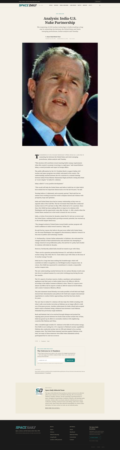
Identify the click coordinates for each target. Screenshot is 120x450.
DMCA (103, 447)
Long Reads (73, 5)
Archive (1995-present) (56, 439)
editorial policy (74, 405)
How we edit (72, 38)
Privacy (93, 447)
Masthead (72, 432)
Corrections (73, 437)
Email (48, 341)
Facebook (43, 341)
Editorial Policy (74, 434)
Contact (72, 439)
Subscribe (97, 1)
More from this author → (52, 408)
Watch (79, 5)
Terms (98, 447)
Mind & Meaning (64, 5)
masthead (48, 373)
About (90, 5)
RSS (97, 440)
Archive (85, 5)
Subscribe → (95, 437)
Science (56, 5)
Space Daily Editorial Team (54, 36)
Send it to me (70, 360)
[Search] (100, 5)
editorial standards (39, 373)
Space (51, 5)
